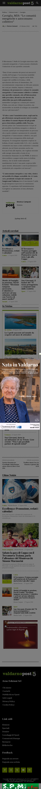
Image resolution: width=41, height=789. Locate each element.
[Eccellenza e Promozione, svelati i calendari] (11, 240)
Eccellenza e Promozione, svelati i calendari (10, 251)
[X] (17, 225)
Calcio (4, 255)
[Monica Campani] (3, 26)
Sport (23, 291)
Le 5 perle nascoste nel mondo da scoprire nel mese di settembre (19, 334)
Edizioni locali (13, 12)
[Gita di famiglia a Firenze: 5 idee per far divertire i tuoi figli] (20, 347)
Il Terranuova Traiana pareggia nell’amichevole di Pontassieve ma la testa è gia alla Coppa (29, 254)
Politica (4, 12)
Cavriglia (22, 12)
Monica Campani (12, 26)
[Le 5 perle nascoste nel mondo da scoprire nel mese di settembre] (20, 321)
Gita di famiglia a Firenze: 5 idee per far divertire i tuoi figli (19, 359)
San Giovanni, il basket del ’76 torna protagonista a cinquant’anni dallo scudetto (29, 284)
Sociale (4, 301)
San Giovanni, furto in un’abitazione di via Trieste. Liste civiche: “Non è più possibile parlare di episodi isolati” (19, 440)
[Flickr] (29, 770)
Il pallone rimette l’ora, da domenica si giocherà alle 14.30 (31, 464)
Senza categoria (7, 549)
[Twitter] (17, 770)
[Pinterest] (22, 225)
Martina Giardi (18, 615)
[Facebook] (11, 225)
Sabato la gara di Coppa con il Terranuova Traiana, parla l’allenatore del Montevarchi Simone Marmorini (18, 556)
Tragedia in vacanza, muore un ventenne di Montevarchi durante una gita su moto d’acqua (19, 416)
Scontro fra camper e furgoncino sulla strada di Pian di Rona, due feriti (19, 428)
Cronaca (7, 411)
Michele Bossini (12, 505)
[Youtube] (23, 770)
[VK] (27, 225)
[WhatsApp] (32, 225)
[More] (38, 225)
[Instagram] (10, 770)
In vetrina (8, 330)
